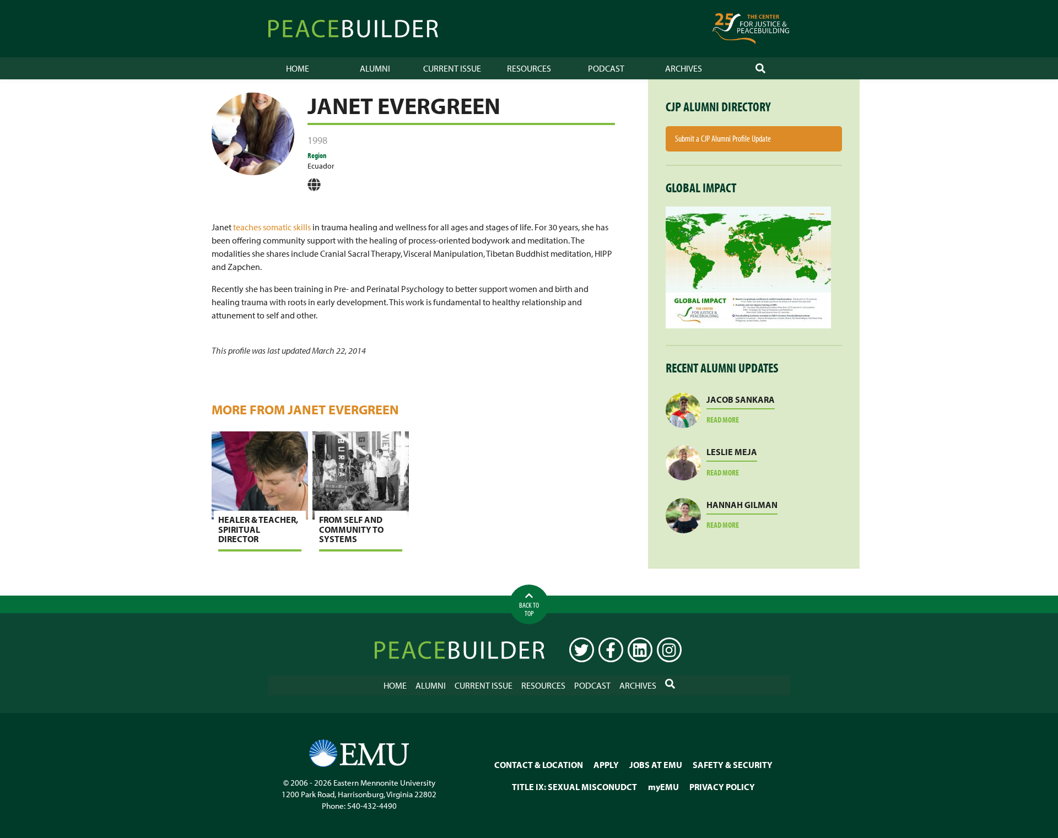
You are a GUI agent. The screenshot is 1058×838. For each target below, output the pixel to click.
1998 (317, 140)
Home (297, 68)
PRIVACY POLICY (722, 786)
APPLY (606, 764)
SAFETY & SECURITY (733, 764)
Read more (735, 420)
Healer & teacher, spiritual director (258, 529)
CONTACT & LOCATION (538, 764)
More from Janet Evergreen (305, 409)
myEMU (663, 786)
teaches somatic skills (272, 227)
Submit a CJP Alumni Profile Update (723, 138)
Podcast (606, 68)
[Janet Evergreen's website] (314, 188)
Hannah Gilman (742, 504)
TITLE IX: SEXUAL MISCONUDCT (574, 786)
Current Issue (452, 68)
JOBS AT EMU (655, 764)
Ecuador (320, 165)
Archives (683, 68)
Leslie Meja (731, 451)
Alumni (375, 68)
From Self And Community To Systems (351, 529)
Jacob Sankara (740, 399)
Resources (529, 68)
